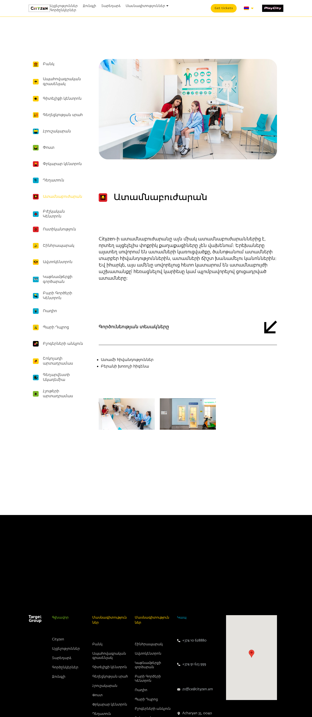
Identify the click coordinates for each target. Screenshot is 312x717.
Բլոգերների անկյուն (63, 344)
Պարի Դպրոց (56, 327)
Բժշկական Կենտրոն (54, 214)
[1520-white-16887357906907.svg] (35, 619)
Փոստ (48, 148)
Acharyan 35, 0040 (197, 713)
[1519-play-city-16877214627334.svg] (272, 8)
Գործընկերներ (63, 10)
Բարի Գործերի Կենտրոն (57, 295)
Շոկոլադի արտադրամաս (58, 361)
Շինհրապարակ (58, 246)
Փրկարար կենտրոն (62, 164)
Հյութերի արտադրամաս (58, 393)
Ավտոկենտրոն (57, 262)
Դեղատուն (53, 180)
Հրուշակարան (57, 131)
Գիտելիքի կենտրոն (62, 99)
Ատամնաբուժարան (62, 197)
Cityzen (58, 639)
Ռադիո (50, 311)
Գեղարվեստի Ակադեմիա (56, 377)
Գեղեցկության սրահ (63, 115)
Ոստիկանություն (59, 229)
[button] (224, 8)
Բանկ (48, 64)
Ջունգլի (89, 6)
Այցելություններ (64, 6)
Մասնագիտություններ (145, 6)
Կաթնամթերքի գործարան (57, 279)
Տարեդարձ (111, 6)
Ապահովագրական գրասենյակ (62, 81)
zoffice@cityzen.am (197, 689)
